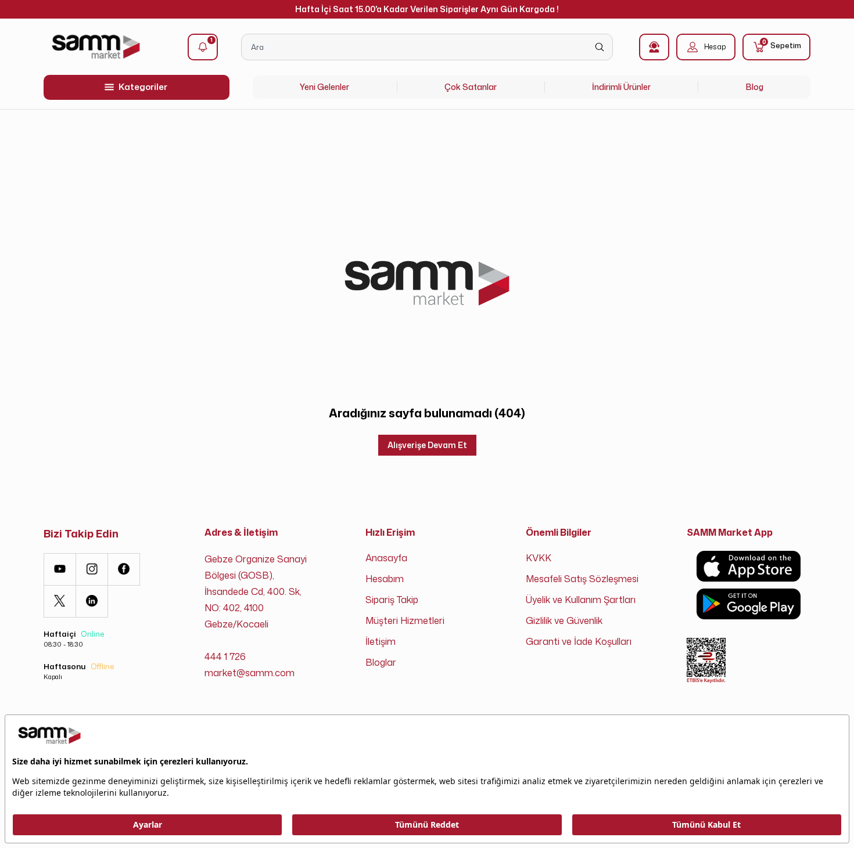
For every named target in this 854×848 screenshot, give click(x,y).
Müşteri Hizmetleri (404, 620)
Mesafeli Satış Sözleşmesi (582, 578)
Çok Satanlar (470, 86)
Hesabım (384, 578)
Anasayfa (386, 557)
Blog (754, 86)
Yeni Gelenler (324, 86)
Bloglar (380, 662)
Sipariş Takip (391, 599)
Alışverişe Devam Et (427, 444)
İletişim (380, 641)
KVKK (538, 557)
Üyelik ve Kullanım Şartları (581, 599)
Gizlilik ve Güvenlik (564, 620)
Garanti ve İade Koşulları (578, 641)
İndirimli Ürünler (621, 86)
